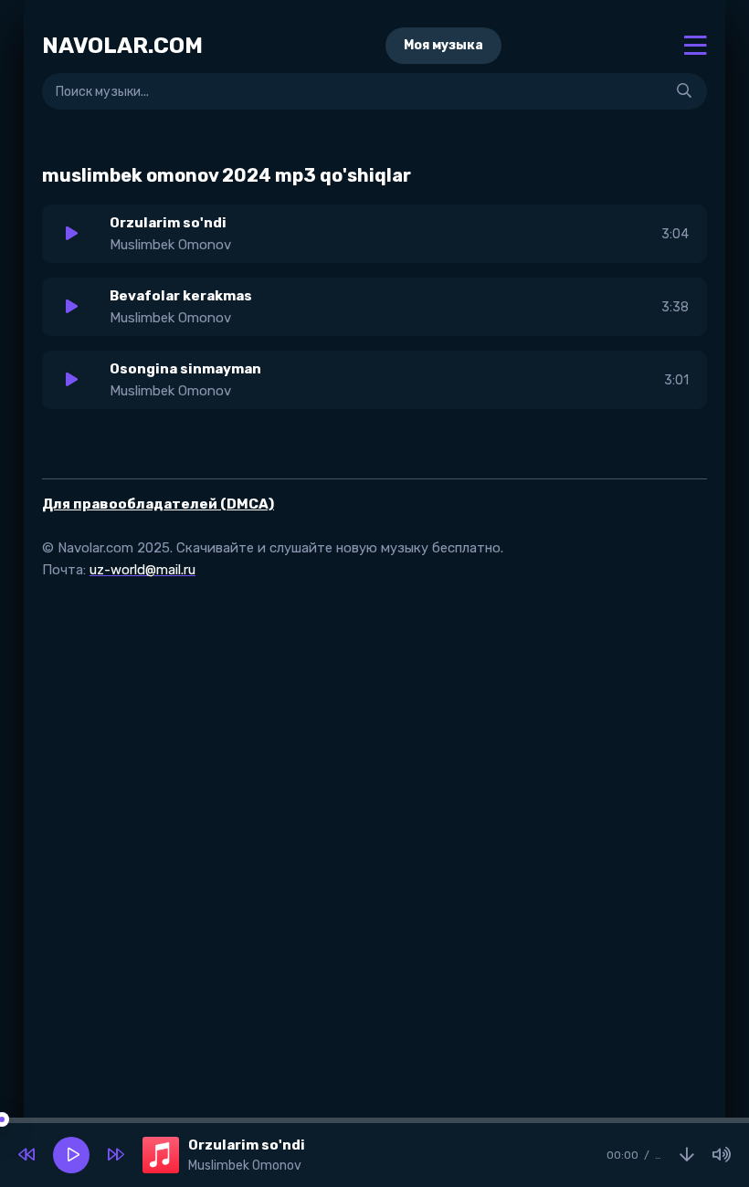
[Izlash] (684, 91)
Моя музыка (443, 45)
